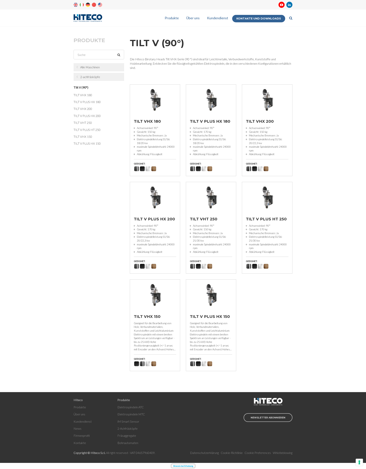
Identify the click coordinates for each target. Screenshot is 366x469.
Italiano (82, 5)
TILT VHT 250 (83, 122)
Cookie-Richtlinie (232, 452)
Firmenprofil (82, 435)
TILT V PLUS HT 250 (87, 129)
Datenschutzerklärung (204, 452)
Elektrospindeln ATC (130, 407)
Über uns (193, 18)
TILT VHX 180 (83, 95)
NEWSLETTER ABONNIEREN (268, 417)
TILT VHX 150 (83, 136)
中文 (94, 5)
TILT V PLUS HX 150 (87, 143)
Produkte (172, 18)
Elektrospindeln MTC (131, 414)
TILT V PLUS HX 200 (87, 116)
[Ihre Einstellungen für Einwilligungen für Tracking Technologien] (359, 462)
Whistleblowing (282, 452)
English (76, 5)
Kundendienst (217, 18)
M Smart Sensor (128, 421)
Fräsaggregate (126, 435)
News (77, 428)
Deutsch (88, 5)
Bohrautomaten (127, 443)
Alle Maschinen (90, 67)
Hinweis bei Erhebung (183, 466)
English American (100, 5)
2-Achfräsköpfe (127, 428)
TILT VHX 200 (83, 108)
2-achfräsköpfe (90, 77)
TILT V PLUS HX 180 (87, 102)
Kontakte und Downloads (258, 18)
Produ (78, 407)
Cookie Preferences (258, 452)
